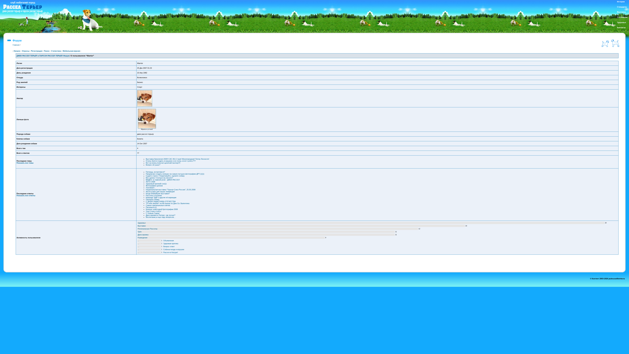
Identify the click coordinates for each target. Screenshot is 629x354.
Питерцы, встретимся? (155, 172)
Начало (17, 51)
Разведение (142, 238)
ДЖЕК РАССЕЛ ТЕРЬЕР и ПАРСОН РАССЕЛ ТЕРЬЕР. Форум (43, 56)
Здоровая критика (170, 244)
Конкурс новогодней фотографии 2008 (162, 209)
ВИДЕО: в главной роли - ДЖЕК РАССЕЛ (163, 180)
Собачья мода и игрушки (173, 249)
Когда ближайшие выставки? (158, 194)
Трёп (140, 232)
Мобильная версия (71, 51)
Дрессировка (143, 235)
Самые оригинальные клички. (158, 205)
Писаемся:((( (151, 207)
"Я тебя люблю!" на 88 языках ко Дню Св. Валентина (167, 203)
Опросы (25, 51)
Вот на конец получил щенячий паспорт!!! (163, 163)
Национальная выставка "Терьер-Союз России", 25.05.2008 (170, 190)
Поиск (46, 51)
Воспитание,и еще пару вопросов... (160, 217)
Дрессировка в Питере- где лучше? (160, 215)
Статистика (56, 51)
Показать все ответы (26, 196)
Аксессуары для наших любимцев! (160, 192)
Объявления (168, 241)
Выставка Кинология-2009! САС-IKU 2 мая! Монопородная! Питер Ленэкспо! (177, 159)
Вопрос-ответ (169, 246)
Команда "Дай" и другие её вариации (161, 197)
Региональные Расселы (147, 229)
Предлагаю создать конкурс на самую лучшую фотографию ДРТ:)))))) (175, 174)
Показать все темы (25, 163)
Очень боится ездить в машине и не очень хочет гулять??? (171, 161)
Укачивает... (151, 188)
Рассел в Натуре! (170, 252)
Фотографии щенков (154, 186)
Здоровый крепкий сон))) (156, 184)
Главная (16, 45)
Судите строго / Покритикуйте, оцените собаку (165, 176)
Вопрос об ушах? (153, 165)
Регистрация (36, 51)
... (138, 241)
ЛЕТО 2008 (150, 182)
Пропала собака (152, 199)
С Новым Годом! (153, 213)
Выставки (142, 226)
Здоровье (142, 223)
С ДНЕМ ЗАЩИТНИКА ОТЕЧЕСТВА (161, 201)
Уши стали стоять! (153, 211)
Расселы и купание (154, 196)
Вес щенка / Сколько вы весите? (159, 178)
